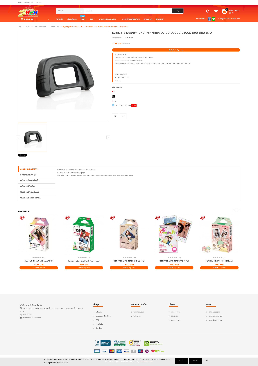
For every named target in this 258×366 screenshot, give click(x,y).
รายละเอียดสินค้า (28, 169)
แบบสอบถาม (176, 320)
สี (113, 92)
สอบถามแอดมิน (201, 18)
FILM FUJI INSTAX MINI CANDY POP (174, 261)
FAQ (97, 320)
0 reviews (129, 37)
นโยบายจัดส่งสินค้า (29, 180)
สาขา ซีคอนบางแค (215, 320)
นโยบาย (99, 312)
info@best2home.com (32, 317)
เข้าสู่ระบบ (223, 18)
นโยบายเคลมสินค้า (29, 192)
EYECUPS (55, 26)
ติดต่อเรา (99, 328)
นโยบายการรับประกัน (30, 197)
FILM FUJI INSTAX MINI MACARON (38, 261)
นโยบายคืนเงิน (27, 186)
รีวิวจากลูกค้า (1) (28, 174)
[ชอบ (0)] (216, 12)
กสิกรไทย (137, 316)
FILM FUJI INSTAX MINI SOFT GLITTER (129, 261)
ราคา (115, 101)
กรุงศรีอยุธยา (139, 312)
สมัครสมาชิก (235, 18)
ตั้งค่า (181, 361)
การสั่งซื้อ (99, 324)
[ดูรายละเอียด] (39, 234)
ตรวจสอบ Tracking (103, 316)
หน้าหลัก (59, 19)
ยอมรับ (195, 361)
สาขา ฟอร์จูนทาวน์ (215, 316)
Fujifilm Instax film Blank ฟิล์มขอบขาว (84, 261)
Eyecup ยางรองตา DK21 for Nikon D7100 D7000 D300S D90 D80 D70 (95, 26)
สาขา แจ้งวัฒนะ (214, 312)
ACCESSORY (40, 26)
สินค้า (28, 26)
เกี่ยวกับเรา (72, 19)
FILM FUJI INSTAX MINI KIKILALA (219, 261)
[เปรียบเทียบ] (207, 11)
